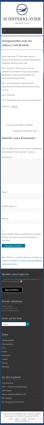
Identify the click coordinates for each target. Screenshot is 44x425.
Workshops (5, 367)
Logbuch (5, 359)
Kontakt (4, 351)
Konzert (15, 106)
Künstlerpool (6, 355)
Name (5, 192)
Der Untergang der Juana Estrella (13, 402)
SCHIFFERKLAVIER (22, 19)
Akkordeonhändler (8, 340)
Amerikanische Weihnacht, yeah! (25, 131)
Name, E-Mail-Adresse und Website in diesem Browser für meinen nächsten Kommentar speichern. (21, 237)
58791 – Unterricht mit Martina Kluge (14, 387)
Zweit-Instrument (7, 383)
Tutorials (5, 363)
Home (4, 348)
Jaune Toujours (7, 390)
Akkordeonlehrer (7, 344)
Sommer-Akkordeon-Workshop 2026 (14, 394)
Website (5, 218)
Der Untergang (7, 398)
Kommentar (7, 157)
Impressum (31, 419)
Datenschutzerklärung (22, 421)
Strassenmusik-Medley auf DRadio (19, 125)
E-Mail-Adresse (9, 206)
